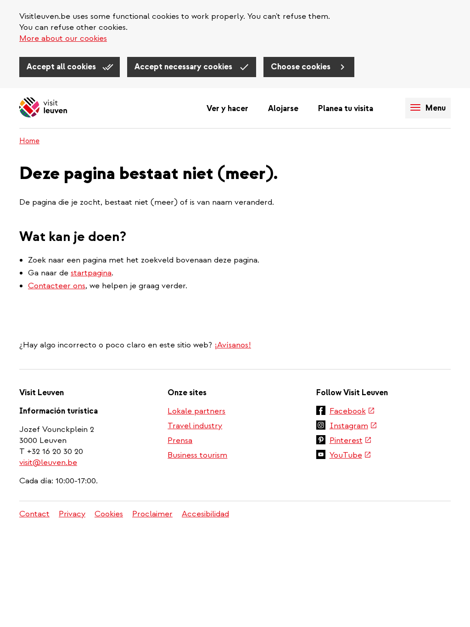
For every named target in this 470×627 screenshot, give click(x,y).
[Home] (43, 108)
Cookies (109, 514)
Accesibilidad (205, 514)
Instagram (353, 426)
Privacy (72, 514)
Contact (34, 514)
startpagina (91, 273)
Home (29, 141)
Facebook (352, 412)
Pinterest (351, 441)
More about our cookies (63, 38)
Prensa (180, 440)
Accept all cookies (62, 67)
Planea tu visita (345, 108)
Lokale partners (196, 411)
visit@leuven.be (48, 462)
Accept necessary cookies (184, 67)
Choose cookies (301, 67)
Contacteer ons (56, 285)
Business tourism (197, 455)
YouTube (350, 456)
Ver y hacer (227, 108)
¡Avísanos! (232, 345)
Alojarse (283, 108)
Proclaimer (152, 514)
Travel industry (195, 425)
